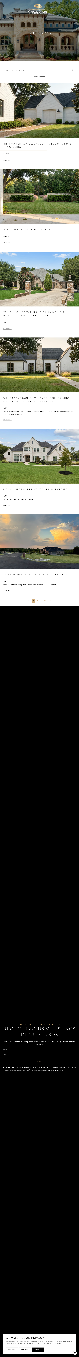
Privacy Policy (59, 1070)
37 (45, 601)
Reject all (11, 1349)
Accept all (38, 1349)
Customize (24, 1349)
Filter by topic (38, 77)
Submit (40, 1062)
